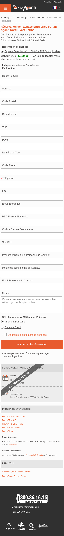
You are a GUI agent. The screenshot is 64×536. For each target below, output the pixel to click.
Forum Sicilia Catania (11, 428)
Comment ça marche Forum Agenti (16, 471)
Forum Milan (7, 431)
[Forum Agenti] (24, 10)
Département (9, 114)
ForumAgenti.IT (8, 17)
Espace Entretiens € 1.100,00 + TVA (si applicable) (32, 51)
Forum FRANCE (9, 420)
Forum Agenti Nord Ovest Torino (31, 17)
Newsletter (13, 444)
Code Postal (9, 101)
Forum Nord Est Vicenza (12, 424)
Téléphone (8, 178)
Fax (4, 191)
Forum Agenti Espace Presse (14, 476)
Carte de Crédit (13, 327)
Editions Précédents (34, 455)
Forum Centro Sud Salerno (13, 417)
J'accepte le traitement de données (27, 335)
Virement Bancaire (15, 321)
